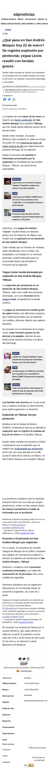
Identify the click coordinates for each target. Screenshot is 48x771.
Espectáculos (8, 733)
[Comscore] (24, 671)
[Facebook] (4, 99)
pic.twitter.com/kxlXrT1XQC (13, 617)
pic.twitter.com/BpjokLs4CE (13, 528)
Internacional (30, 19)
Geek (4, 740)
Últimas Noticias (9, 19)
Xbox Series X (28, 24)
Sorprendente (8, 727)
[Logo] (24, 14)
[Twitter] (9, 99)
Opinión (41, 19)
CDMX (5, 34)
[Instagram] (28, 658)
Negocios (6, 721)
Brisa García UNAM (10, 24)
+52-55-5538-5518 (31, 683)
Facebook (6, 750)
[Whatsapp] (14, 99)
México (21, 19)
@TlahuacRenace (18, 525)
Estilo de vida (8, 708)
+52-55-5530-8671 (31, 690)
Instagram (6, 762)
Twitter (5, 756)
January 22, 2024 (27, 533)
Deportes (6, 715)
